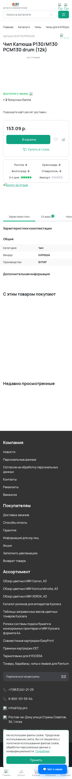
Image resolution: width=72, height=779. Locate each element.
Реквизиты (11, 487)
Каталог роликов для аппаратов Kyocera (32, 604)
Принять (36, 760)
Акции (7, 545)
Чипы (38, 27)
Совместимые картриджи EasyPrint (28, 641)
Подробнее (42, 751)
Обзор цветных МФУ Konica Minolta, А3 (30, 589)
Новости (9, 452)
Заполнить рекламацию (20, 553)
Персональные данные (19, 459)
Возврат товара (14, 561)
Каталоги (24, 27)
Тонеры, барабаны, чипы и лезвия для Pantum (36, 663)
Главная (8, 27)
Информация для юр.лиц (21, 538)
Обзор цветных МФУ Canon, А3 (25, 581)
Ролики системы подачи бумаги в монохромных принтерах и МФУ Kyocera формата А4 (31, 628)
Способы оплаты (15, 522)
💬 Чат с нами (52, 769)
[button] (63, 14)
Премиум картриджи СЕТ (21, 648)
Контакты (10, 479)
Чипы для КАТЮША (57, 27)
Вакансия (10, 495)
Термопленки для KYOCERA (22, 656)
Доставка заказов (16, 515)
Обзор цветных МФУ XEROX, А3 (25, 596)
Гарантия (9, 530)
